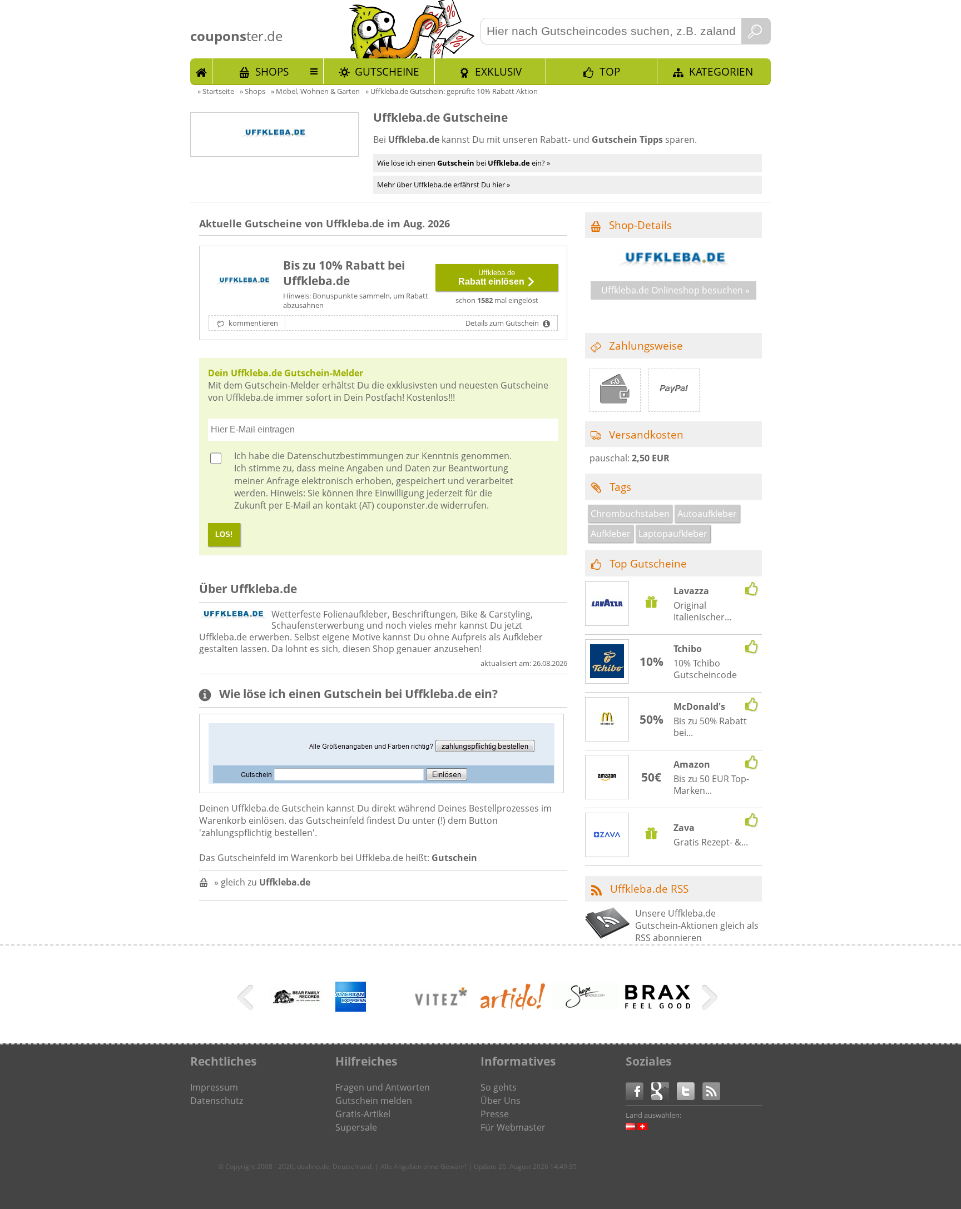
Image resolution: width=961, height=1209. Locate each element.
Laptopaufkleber (672, 534)
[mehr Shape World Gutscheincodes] (585, 1007)
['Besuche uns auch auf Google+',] (664, 1090)
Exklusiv (498, 71)
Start (201, 71)
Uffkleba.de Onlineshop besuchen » (675, 290)
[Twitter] (689, 1090)
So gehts (499, 1087)
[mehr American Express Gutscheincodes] (350, 1008)
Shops (272, 71)
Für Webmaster (513, 1127)
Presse (495, 1114)
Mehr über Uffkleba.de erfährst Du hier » (443, 185)
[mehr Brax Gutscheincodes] (658, 1006)
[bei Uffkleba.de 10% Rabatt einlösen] (244, 282)
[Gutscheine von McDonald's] (607, 720)
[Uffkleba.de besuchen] (673, 265)
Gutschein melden (373, 1100)
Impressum (214, 1087)
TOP (610, 71)
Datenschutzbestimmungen (345, 456)
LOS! (223, 534)
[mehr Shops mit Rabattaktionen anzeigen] (246, 999)
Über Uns (501, 1100)
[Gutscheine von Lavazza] (607, 604)
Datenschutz (216, 1100)
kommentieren (252, 323)
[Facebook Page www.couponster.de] (638, 1090)
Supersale (356, 1127)
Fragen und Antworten (382, 1087)
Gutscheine (387, 71)
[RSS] (711, 1090)
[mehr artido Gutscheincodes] (513, 1007)
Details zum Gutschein (503, 323)
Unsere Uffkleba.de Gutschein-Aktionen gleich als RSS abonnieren (697, 925)
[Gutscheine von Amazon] (607, 777)
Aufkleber (611, 534)
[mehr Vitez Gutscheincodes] (441, 1015)
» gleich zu (262, 882)
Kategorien (721, 71)
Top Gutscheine (648, 563)
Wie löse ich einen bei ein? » (463, 163)
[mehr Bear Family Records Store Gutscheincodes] (296, 1015)
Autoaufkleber (707, 514)
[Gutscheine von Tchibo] (607, 662)
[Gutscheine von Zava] (607, 836)
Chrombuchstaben (630, 514)
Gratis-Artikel (362, 1114)
